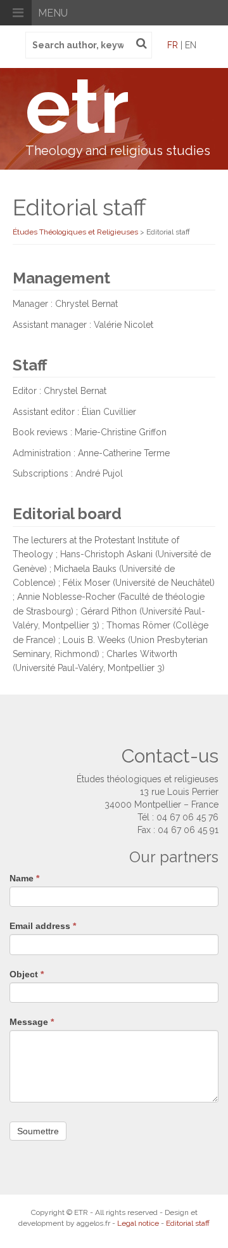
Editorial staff (188, 1223)
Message (32, 1022)
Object (27, 974)
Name (24, 878)
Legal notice (138, 1223)
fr (172, 45)
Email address (43, 926)
